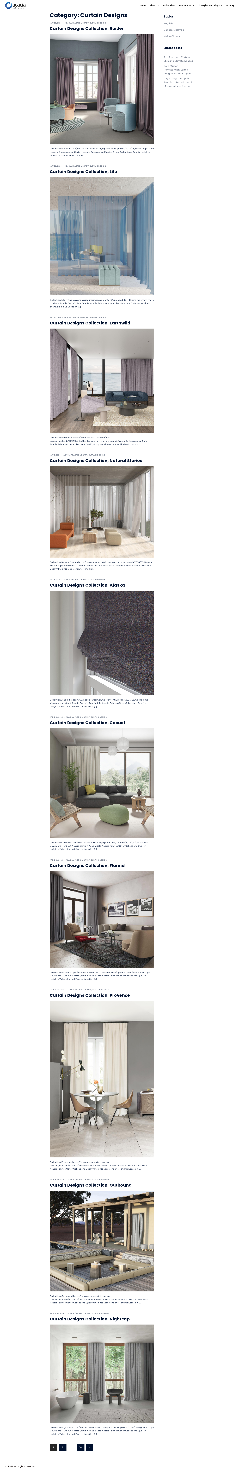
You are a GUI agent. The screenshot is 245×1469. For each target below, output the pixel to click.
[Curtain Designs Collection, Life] (102, 236)
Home (143, 5)
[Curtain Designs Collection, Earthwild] (102, 380)
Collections (169, 5)
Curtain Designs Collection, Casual (87, 723)
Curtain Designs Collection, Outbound (91, 1185)
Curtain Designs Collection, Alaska (87, 585)
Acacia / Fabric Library (77, 23)
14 (80, 1447)
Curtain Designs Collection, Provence (90, 995)
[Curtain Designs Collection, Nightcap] (102, 1373)
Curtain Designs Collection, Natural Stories (96, 460)
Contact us (185, 5)
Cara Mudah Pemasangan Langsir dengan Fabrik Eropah (177, 70)
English (168, 23)
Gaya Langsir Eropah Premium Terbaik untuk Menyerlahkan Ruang (178, 82)
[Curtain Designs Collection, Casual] (102, 783)
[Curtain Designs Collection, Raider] (102, 89)
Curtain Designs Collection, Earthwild (90, 323)
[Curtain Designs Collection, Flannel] (102, 919)
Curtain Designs (98, 23)
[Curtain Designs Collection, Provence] (102, 1079)
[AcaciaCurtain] (15, 5)
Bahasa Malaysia (174, 29)
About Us (155, 5)
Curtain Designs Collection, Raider (87, 28)
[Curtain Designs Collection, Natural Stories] (102, 511)
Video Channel (173, 36)
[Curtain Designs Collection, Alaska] (102, 642)
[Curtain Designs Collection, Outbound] (102, 1240)
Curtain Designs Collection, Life (83, 171)
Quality (230, 5)
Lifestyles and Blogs (209, 5)
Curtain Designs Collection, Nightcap (90, 1319)
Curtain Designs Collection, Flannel (88, 865)
